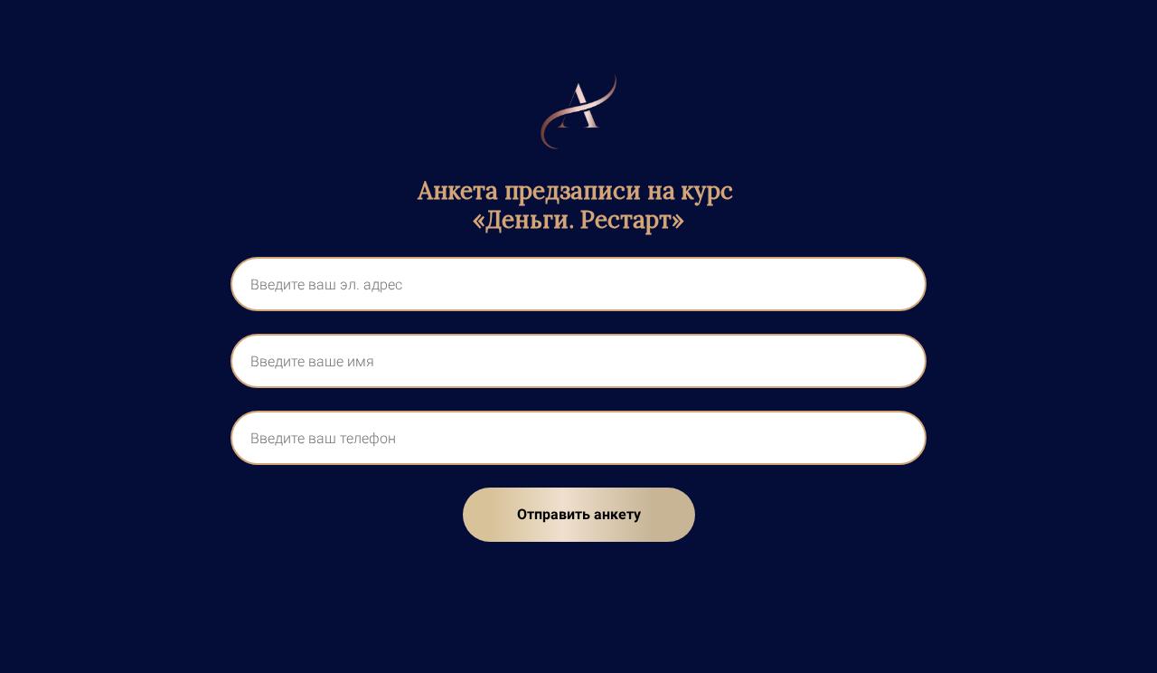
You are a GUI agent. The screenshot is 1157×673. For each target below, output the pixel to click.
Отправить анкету (579, 514)
